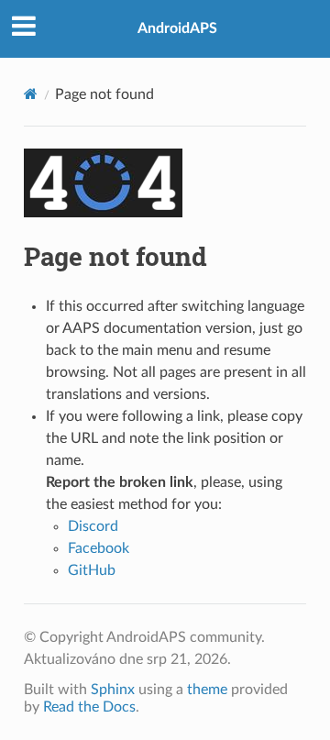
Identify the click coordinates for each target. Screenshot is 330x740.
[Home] (31, 94)
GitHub (92, 570)
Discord (93, 526)
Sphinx (113, 689)
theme (207, 689)
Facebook (98, 548)
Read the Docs (89, 707)
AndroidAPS (177, 28)
